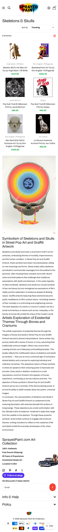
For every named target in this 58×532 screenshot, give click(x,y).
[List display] (54, 36)
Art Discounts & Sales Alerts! (15, 481)
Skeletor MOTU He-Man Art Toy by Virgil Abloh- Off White (15, 69)
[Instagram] (3, 470)
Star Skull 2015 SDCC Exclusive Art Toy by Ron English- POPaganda (15, 143)
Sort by (25, 27)
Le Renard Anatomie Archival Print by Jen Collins (43, 141)
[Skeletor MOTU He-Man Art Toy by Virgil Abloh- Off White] (15, 51)
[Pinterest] (10, 470)
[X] (22, 470)
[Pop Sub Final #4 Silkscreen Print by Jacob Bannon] (15, 87)
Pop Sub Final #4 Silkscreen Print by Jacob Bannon (15, 105)
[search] (9, 8)
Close (29, 497)
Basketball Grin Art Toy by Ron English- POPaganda (43, 69)
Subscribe (52, 487)
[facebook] (16, 470)
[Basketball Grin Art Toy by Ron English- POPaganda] (43, 51)
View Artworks (3, 8)
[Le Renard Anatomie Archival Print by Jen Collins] (43, 124)
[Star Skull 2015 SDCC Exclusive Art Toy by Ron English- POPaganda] (15, 124)
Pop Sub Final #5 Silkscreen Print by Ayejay (43, 105)
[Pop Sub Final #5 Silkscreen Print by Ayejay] (43, 87)
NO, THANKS (43, 279)
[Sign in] (48, 8)
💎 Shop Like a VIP (43, 274)
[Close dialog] (56, 246)
